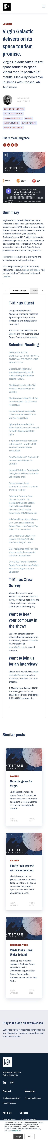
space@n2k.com (17, 647)
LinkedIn (6, 276)
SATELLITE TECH (29, 123)
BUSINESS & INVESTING (14, 109)
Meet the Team (9, 1120)
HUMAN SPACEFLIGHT (13, 118)
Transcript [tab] (37, 291)
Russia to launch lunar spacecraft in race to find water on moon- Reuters (23, 486)
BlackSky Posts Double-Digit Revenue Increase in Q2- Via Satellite (22, 388)
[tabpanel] (24, 506)
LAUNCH (28, 118)
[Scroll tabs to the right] (42, 290)
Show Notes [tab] (19, 291)
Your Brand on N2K (28, 1120)
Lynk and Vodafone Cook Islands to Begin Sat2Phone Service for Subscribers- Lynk (24, 473)
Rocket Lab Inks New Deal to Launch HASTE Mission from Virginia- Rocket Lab (22, 414)
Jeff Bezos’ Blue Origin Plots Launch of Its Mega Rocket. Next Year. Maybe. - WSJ (22, 539)
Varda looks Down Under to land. (21, 952)
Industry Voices (9, 1103)
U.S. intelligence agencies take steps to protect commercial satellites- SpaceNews (23, 552)
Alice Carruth (23, 98)
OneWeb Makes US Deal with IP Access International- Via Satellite (24, 460)
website (33, 337)
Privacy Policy (15, 1130)
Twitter (32, 273)
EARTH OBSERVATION (13, 114)
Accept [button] (18, 1136)
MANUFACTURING (11, 123)
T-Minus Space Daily (11, 1098)
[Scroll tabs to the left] (6, 290)
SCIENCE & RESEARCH (13, 128)
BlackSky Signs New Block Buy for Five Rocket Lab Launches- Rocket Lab (23, 401)
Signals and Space (31, 270)
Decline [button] (29, 1136)
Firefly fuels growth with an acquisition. (22, 867)
